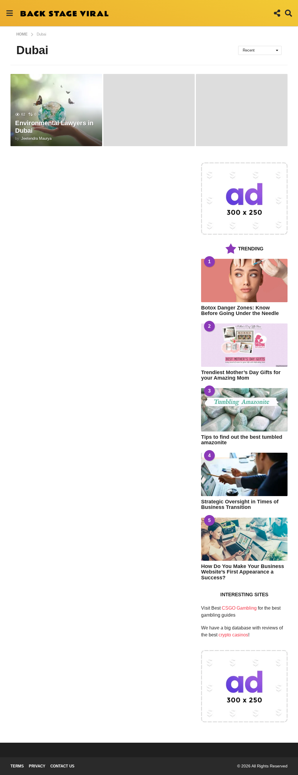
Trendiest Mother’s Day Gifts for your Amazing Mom (241, 375)
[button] (9, 13)
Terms (17, 766)
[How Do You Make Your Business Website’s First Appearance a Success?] (244, 539)
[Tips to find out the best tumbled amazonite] (244, 409)
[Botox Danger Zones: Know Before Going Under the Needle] (244, 280)
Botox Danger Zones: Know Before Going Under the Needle (240, 310)
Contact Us (62, 766)
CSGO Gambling (239, 608)
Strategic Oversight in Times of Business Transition (240, 504)
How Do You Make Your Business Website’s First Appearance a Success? (242, 572)
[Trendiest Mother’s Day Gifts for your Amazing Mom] (244, 345)
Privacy (37, 766)
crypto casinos (233, 634)
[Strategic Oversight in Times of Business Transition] (244, 474)
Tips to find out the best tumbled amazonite (241, 439)
